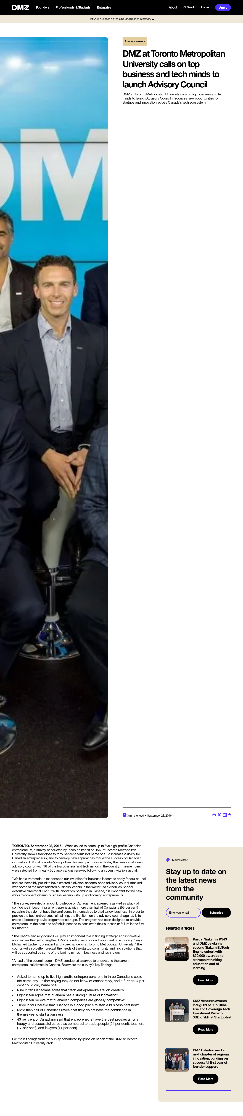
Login (205, 7)
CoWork (189, 7)
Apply (223, 7)
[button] (43, 7)
